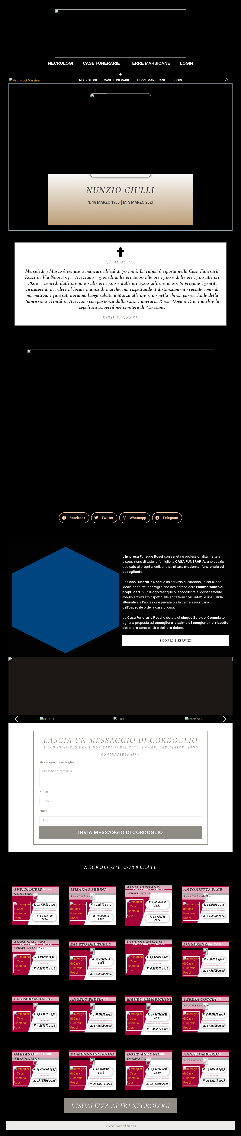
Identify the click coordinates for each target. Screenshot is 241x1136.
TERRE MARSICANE (150, 63)
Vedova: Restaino (197, 1005)
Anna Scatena (30, 941)
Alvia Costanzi (144, 886)
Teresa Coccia (199, 999)
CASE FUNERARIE (101, 63)
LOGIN (186, 63)
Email (43, 811)
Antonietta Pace (202, 889)
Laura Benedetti (33, 998)
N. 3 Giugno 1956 (214, 904)
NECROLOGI (60, 63)
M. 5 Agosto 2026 (214, 970)
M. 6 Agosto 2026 (157, 968)
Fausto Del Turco (91, 944)
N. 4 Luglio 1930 (101, 904)
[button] (74, 517)
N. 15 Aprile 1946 (157, 957)
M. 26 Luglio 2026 (44, 1080)
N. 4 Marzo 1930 (44, 957)
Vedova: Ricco (81, 895)
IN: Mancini (192, 1060)
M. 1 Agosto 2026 (157, 1029)
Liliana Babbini (88, 889)
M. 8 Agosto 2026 (214, 916)
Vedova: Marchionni (30, 948)
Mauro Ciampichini (149, 999)
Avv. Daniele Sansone (28, 891)
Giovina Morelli (146, 941)
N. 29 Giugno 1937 (44, 1069)
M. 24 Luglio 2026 (157, 1084)
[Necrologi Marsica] (24, 80)
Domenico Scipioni (92, 1054)
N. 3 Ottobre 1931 (101, 1014)
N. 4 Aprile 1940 (214, 959)
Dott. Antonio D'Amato (144, 1056)
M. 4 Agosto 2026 (44, 1025)
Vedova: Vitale (138, 893)
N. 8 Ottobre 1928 (214, 1014)
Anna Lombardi (201, 1054)
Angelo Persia (86, 999)
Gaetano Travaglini (26, 1056)
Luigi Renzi (196, 944)
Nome (43, 792)
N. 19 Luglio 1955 (214, 1069)
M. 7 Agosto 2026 (101, 974)
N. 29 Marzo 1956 (44, 1014)
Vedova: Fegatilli (198, 895)
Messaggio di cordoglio (56, 762)
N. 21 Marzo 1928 (44, 904)
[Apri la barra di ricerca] (227, 80)
